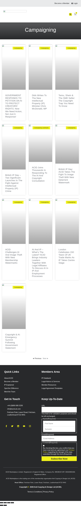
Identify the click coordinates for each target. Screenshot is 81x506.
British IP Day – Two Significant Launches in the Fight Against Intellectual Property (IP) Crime (13, 183)
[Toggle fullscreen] (5, 502)
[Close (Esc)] (12, 502)
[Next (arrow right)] (5, 505)
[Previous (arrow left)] (1, 505)
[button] (70, 14)
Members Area (51, 371)
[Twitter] (12, 426)
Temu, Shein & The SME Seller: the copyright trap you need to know (67, 100)
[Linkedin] (18, 426)
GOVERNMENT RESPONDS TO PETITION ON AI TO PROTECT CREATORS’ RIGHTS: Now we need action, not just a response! (13, 106)
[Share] (8, 502)
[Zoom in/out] (1, 502)
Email (48, 434)
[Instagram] (30, 426)
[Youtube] (24, 426)
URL (43, 406)
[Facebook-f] (6, 426)
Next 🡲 (45, 358)
